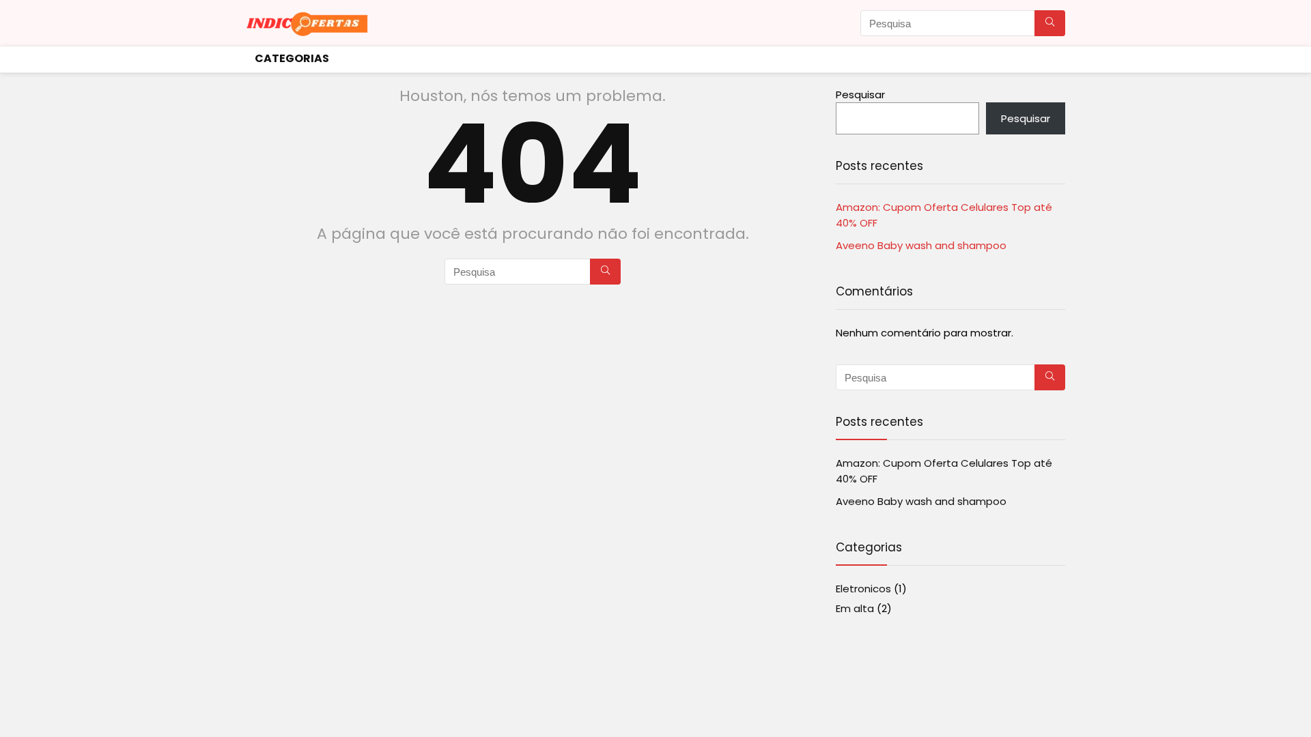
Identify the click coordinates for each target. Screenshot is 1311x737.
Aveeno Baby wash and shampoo (921, 245)
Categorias (292, 58)
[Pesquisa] (1049, 23)
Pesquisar (860, 94)
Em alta (855, 608)
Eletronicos (863, 588)
